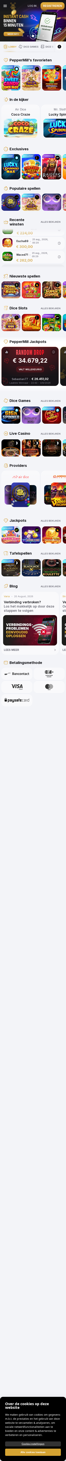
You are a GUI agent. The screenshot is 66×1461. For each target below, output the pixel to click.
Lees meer (11, 650)
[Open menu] (5, 6)
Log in (32, 5)
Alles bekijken (50, 221)
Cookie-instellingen (33, 1444)
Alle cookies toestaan (33, 1452)
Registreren (52, 5)
